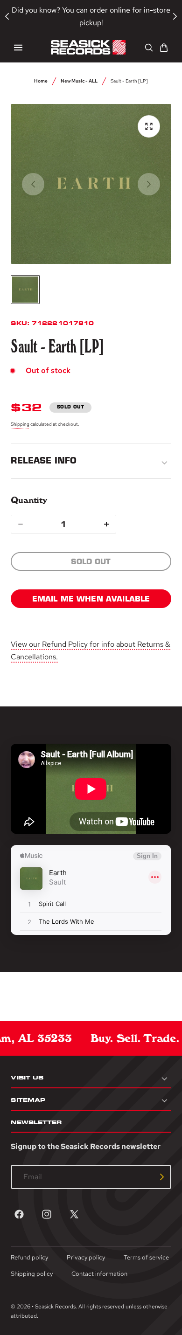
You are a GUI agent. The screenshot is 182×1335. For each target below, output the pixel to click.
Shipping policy (32, 1274)
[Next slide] (149, 184)
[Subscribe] (162, 1177)
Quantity (29, 500)
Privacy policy (86, 1257)
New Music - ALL (79, 80)
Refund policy (29, 1257)
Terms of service (146, 1257)
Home (41, 80)
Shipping (20, 424)
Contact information (99, 1274)
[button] (18, 47)
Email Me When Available (91, 598)
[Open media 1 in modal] (149, 126)
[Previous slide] (33, 184)
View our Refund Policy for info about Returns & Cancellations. (90, 650)
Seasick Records (55, 1306)
